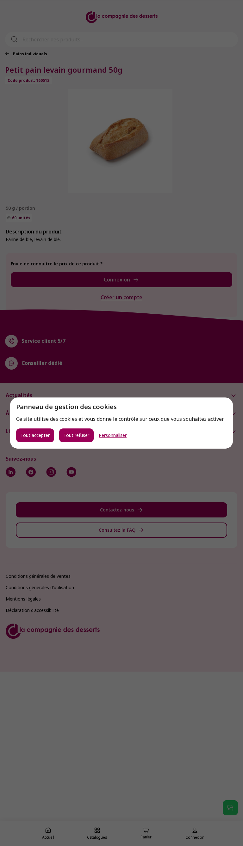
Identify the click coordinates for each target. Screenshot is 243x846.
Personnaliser (113, 435)
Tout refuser (76, 435)
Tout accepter (35, 435)
